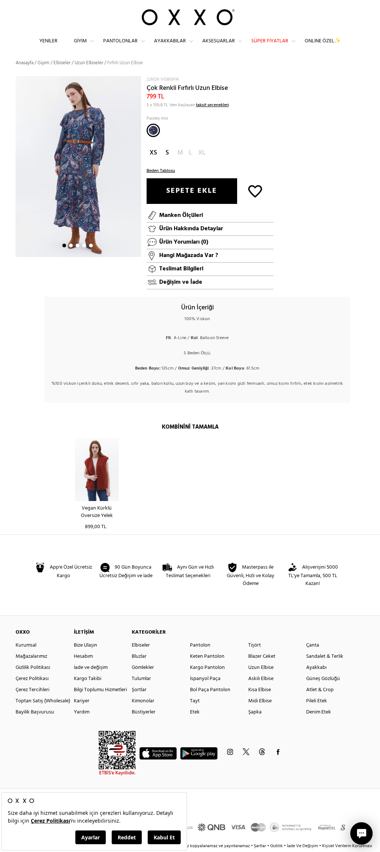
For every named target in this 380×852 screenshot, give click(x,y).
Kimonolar (143, 701)
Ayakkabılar (170, 41)
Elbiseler (62, 63)
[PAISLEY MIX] (153, 130)
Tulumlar (141, 678)
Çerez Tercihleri (32, 690)
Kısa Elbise (259, 690)
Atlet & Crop (320, 690)
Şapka (255, 712)
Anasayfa (24, 63)
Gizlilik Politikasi (33, 667)
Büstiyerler (143, 712)
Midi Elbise (260, 701)
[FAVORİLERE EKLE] (255, 190)
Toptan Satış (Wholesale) (43, 701)
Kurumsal (26, 645)
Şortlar (139, 690)
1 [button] (64, 245)
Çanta (312, 645)
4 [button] (84, 245)
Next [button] (19, 166)
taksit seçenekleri (212, 105)
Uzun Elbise (260, 667)
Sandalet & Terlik (324, 656)
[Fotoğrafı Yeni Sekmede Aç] (136, 80)
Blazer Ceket (261, 656)
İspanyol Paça (205, 678)
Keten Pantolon (207, 656)
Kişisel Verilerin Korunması (347, 846)
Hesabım (83, 656)
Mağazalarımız (31, 656)
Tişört (254, 645)
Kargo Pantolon (207, 667)
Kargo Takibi (87, 678)
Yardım (81, 712)
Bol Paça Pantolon (210, 690)
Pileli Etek (316, 701)
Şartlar (260, 846)
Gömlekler (143, 667)
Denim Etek (318, 712)
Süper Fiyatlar (269, 41)
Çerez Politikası (32, 678)
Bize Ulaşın (85, 645)
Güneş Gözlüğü (323, 678)
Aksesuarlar (218, 41)
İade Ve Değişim (302, 846)
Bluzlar (139, 656)
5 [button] (91, 245)
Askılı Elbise (260, 678)
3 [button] (77, 245)
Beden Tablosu (161, 171)
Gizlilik (277, 846)
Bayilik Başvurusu (35, 712)
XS (153, 152)
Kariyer (81, 701)
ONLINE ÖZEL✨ (323, 41)
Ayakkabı (316, 667)
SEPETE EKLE (191, 191)
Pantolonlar (120, 41)
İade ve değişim (91, 667)
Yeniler (48, 41)
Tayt (195, 701)
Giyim (80, 41)
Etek (195, 712)
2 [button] (71, 245)
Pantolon (200, 645)
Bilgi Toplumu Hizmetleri (100, 690)
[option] (78, 166)
